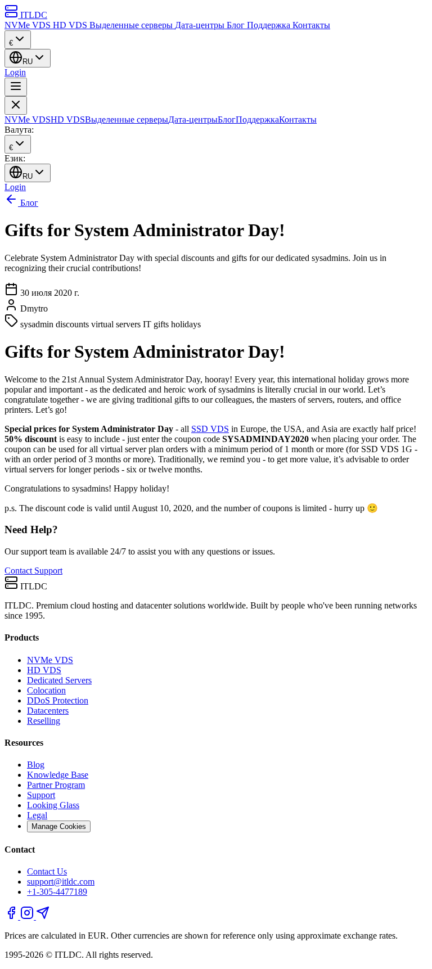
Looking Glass (53, 805)
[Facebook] (12, 916)
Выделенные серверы (132, 25)
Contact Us (47, 871)
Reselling (43, 720)
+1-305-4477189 (57, 891)
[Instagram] (28, 916)
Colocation (46, 690)
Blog (35, 764)
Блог (237, 25)
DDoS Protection (57, 700)
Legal (37, 815)
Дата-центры (201, 25)
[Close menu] (15, 105)
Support (41, 795)
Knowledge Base (57, 774)
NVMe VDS (28, 25)
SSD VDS (210, 429)
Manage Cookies (59, 826)
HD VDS (71, 25)
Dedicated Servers (59, 680)
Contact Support (33, 570)
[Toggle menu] (15, 87)
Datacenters (48, 710)
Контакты (311, 25)
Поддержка (269, 25)
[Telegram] (43, 916)
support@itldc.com (60, 881)
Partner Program (56, 785)
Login (15, 72)
